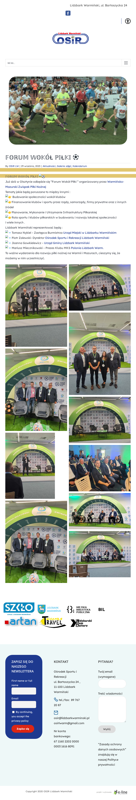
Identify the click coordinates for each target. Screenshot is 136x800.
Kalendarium (80, 166)
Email (15, 698)
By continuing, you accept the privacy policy (22, 716)
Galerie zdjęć (64, 166)
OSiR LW (14, 166)
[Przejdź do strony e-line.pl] (113, 791)
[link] (90, 232)
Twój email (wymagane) (106, 674)
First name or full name (22, 683)
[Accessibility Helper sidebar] (128, 21)
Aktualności (49, 166)
